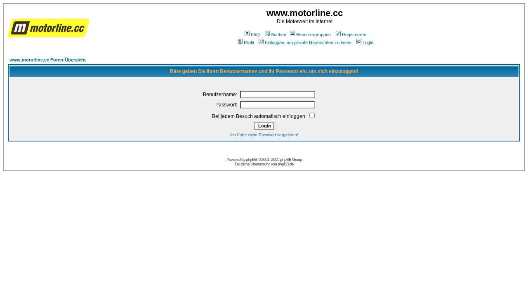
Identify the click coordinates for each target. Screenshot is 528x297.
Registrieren (354, 34)
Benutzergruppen (313, 34)
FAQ (255, 34)
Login (368, 42)
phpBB (251, 159)
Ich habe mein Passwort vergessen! (264, 134)
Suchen (278, 34)
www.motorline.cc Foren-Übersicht (47, 59)
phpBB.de (286, 164)
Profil (249, 42)
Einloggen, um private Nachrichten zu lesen (308, 42)
